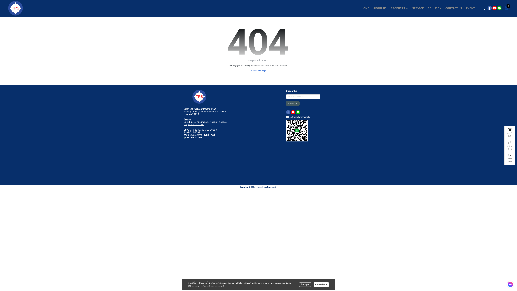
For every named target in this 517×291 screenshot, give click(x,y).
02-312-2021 (208, 129)
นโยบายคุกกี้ (219, 286)
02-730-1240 (193, 129)
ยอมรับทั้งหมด (321, 284)
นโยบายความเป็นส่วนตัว (201, 286)
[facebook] (490, 8)
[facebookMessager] (510, 284)
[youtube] (494, 8)
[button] (483, 8)
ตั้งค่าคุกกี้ (305, 284)
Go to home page (258, 70)
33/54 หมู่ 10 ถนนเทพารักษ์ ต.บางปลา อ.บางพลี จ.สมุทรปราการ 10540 (205, 123)
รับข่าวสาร (292, 103)
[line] (499, 8)
